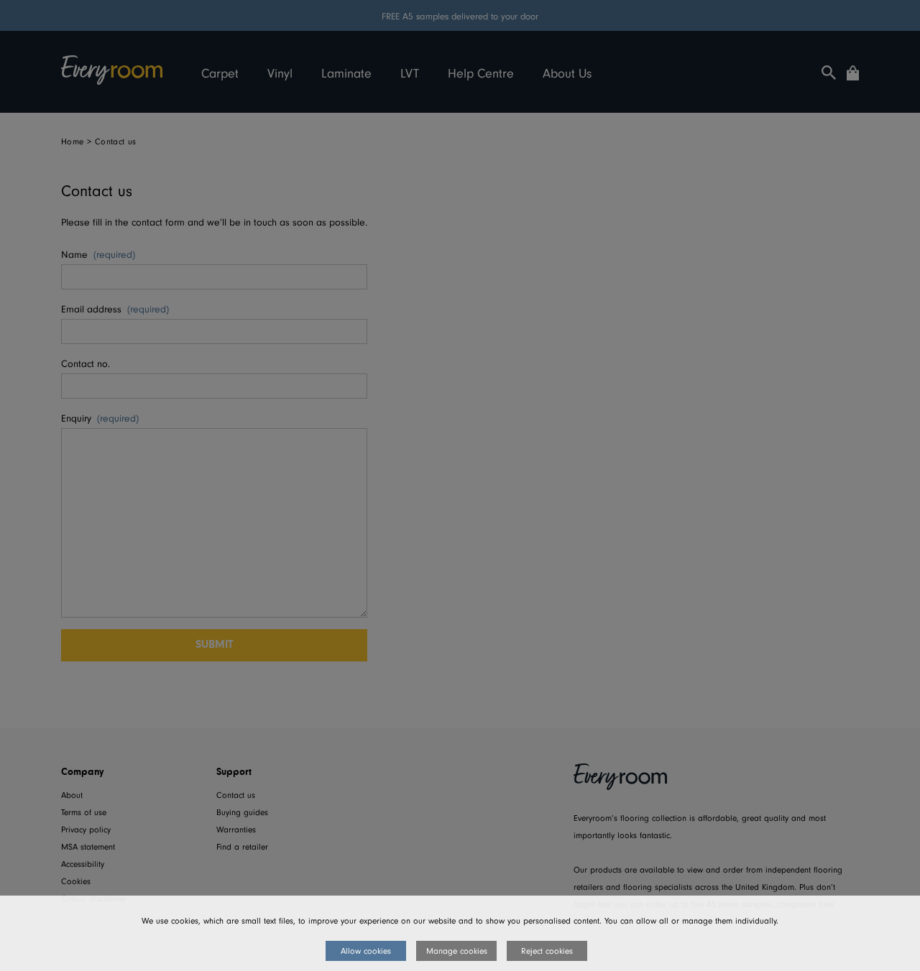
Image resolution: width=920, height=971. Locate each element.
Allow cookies (366, 951)
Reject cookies (547, 951)
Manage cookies (456, 951)
